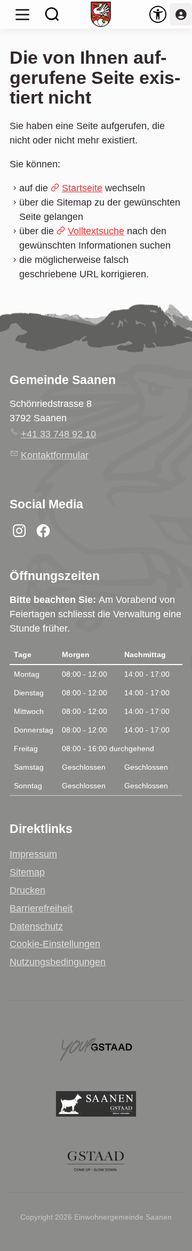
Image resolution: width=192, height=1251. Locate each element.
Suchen (52, 14)
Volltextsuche (96, 231)
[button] (22, 14)
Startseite (82, 188)
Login (181, 14)
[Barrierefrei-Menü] (157, 14)
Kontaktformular (55, 455)
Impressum (33, 854)
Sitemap (27, 872)
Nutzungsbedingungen (58, 962)
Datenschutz (36, 926)
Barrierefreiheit (41, 908)
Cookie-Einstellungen (55, 944)
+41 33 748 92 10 (58, 434)
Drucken (27, 890)
